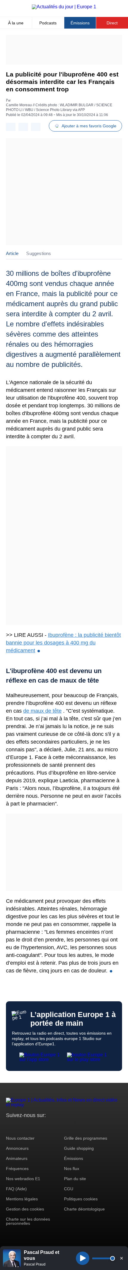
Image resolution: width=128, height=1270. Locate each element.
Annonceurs (17, 1148)
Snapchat (50, 1126)
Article (12, 253)
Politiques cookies (81, 1199)
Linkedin (60, 1126)
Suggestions (38, 253)
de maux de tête (42, 711)
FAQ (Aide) (16, 1188)
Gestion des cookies (25, 1209)
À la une (16, 23)
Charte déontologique (84, 1209)
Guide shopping (79, 1148)
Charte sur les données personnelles (28, 1221)
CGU (68, 1188)
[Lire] (82, 1258)
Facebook (30, 1126)
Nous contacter (20, 1138)
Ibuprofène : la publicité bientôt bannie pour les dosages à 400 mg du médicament (63, 642)
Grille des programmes (85, 1138)
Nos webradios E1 (23, 1178)
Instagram (20, 1126)
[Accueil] (64, 6)
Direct (112, 23)
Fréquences (17, 1168)
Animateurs (16, 1158)
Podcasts (48, 23)
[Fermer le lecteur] (121, 1258)
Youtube (40, 1126)
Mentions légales (22, 1199)
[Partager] (10, 127)
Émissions (80, 23)
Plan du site (75, 1178)
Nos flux (71, 1168)
